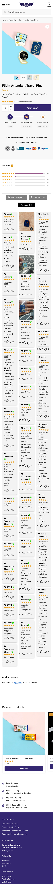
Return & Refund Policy (11, 847)
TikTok (4, 866)
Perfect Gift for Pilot (10, 827)
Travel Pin (12, 20)
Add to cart (32, 107)
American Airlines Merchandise (15, 830)
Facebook (6, 860)
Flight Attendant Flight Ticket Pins (19, 758)
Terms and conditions (11, 845)
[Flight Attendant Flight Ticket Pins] (24, 733)
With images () (17, 197)
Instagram (6, 863)
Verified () (39, 197)
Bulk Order (6, 882)
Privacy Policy (7, 850)
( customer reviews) (23, 102)
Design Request (8, 879)
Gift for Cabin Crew (10, 824)
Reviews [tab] (7, 165)
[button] (49, 5)
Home (4, 20)
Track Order (7, 876)
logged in (18, 682)
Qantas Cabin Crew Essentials (14, 834)
